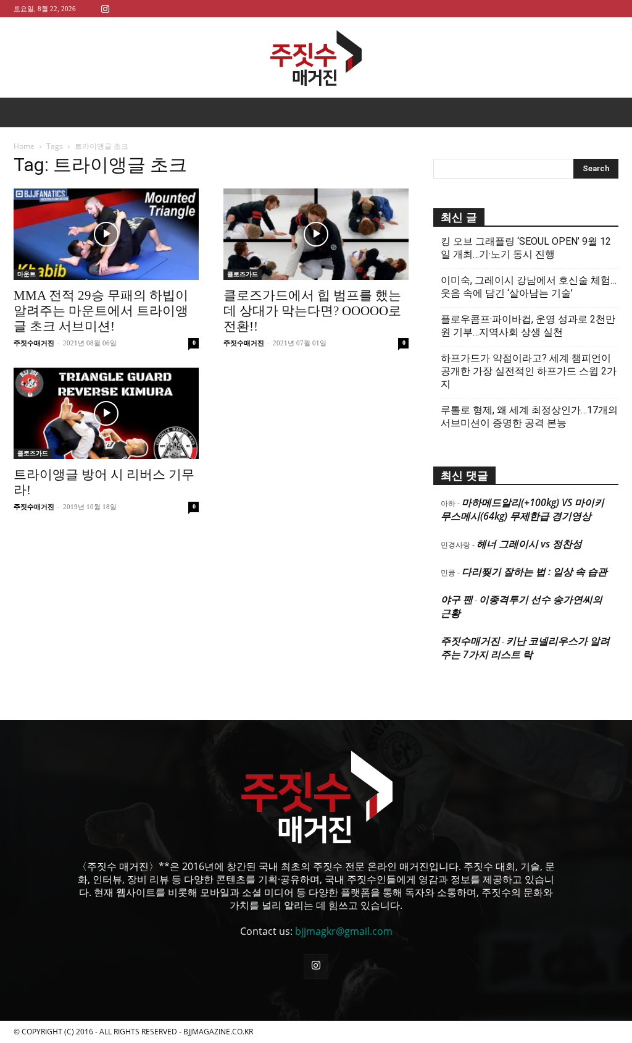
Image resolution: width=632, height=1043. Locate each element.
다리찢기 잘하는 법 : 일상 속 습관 (534, 571)
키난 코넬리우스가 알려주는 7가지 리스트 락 (525, 647)
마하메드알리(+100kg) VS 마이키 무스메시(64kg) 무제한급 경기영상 (522, 509)
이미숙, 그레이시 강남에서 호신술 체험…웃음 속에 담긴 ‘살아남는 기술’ (529, 286)
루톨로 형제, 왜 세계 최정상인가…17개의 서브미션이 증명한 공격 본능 (529, 416)
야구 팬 (457, 599)
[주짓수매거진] (316, 58)
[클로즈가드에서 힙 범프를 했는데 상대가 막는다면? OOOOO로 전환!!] (316, 234)
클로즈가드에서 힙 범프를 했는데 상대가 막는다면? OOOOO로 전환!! (312, 311)
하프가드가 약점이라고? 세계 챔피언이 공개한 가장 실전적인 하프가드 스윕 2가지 (529, 371)
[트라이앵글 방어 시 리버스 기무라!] (106, 413)
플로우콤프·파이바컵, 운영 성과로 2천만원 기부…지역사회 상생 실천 (528, 325)
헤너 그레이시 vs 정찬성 (529, 544)
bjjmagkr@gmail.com (344, 931)
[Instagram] (105, 8)
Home (24, 146)
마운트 (26, 274)
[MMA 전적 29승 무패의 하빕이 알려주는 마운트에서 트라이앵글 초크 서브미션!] (106, 234)
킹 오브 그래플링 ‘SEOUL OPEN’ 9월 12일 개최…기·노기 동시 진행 (526, 247)
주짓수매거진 (34, 343)
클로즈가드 (242, 274)
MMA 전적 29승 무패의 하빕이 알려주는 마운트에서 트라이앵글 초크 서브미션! (101, 311)
